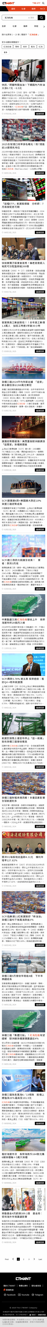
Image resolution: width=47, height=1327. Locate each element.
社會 (15, 26)
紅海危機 (7, 46)
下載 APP (36, 3)
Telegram (39, 1295)
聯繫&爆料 (23, 1286)
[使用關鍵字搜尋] (41, 17)
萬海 (33, 46)
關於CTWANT (9, 1286)
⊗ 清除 (31, 17)
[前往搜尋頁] (43, 3)
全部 (4, 26)
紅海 (41, 46)
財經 (36, 26)
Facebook (11, 1295)
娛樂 (25, 26)
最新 (13, 9)
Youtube (25, 1295)
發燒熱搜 (9, 1289)
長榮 (25, 46)
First (7, 1259)
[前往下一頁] (34, 1259)
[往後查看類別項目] (41, 8)
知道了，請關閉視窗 (39, 1315)
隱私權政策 (36, 1286)
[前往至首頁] (9, 3)
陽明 (17, 46)
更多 (5, 52)
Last (40, 1259)
